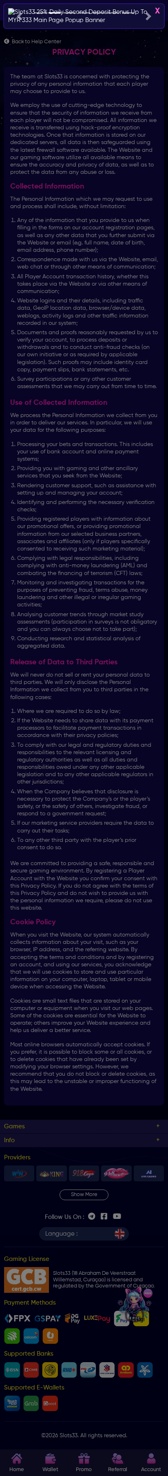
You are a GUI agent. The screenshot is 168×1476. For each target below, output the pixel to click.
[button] (19, 16)
